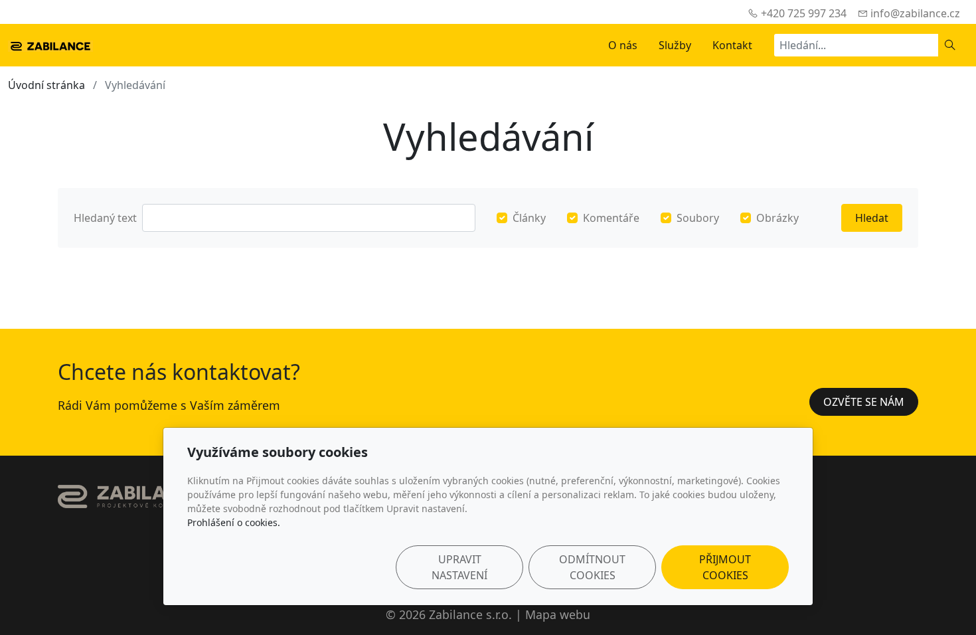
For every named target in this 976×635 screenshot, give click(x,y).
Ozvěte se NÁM (863, 402)
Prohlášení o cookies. (233, 522)
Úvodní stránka (46, 85)
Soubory (698, 218)
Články (529, 218)
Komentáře (611, 218)
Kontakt (732, 45)
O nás (622, 45)
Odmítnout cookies (592, 567)
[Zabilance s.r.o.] (50, 45)
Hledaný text (105, 218)
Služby (675, 45)
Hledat (871, 218)
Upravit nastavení (459, 567)
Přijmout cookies (725, 567)
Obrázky (777, 218)
